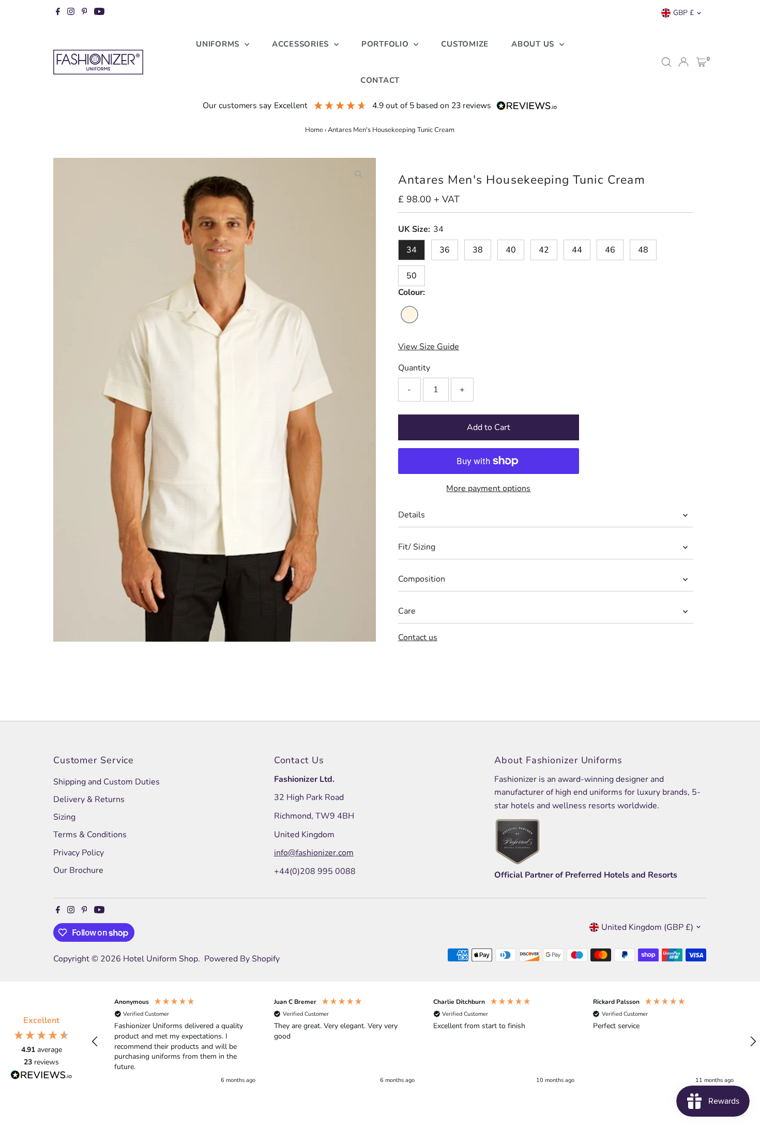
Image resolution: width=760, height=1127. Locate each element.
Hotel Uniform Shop (160, 959)
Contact (380, 80)
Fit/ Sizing (416, 547)
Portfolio (386, 44)
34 (411, 250)
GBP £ (683, 13)
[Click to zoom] (359, 174)
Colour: (411, 292)
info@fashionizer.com (314, 852)
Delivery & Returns (89, 799)
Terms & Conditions (90, 834)
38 (478, 250)
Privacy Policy (78, 852)
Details (411, 515)
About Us (534, 44)
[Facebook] (58, 13)
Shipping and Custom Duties (106, 782)
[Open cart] (701, 62)
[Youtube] (99, 13)
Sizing (64, 817)
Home (314, 130)
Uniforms (219, 44)
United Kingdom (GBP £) (647, 927)
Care (407, 611)
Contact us (417, 637)
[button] (95, 1041)
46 (610, 250)
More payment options (488, 488)
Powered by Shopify (242, 959)
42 (544, 250)
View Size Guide (428, 347)
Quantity (414, 368)
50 (411, 275)
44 (577, 250)
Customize (465, 44)
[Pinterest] (84, 13)
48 (643, 250)
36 (444, 250)
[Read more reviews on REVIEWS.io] (41, 1077)
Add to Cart (488, 427)
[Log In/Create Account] (683, 62)
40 (511, 250)
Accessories (301, 44)
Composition (421, 579)
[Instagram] (71, 13)
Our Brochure (78, 870)
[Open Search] (666, 62)
